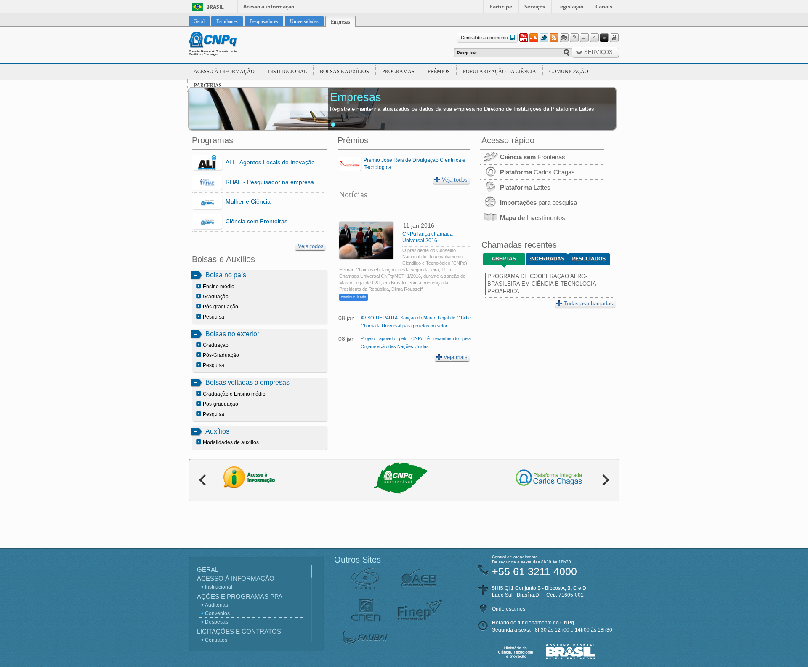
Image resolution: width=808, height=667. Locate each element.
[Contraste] (604, 38)
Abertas (504, 259)
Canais (603, 6)
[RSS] (553, 38)
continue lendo (353, 297)
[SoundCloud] (533, 38)
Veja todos (311, 246)
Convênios (217, 613)
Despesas (216, 622)
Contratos (216, 640)
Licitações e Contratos (239, 631)
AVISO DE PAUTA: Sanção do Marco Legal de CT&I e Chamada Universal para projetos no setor (415, 321)
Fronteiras (532, 157)
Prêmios (439, 72)
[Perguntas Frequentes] (574, 38)
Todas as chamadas (588, 303)
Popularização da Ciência (499, 72)
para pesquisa (538, 202)
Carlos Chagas (537, 172)
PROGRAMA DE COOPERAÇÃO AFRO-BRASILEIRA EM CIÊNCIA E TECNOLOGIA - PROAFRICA (543, 284)
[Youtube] (523, 38)
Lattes (525, 187)
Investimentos (532, 217)
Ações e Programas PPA (239, 596)
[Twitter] (543, 38)
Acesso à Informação (224, 72)
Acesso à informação (268, 6)
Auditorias (216, 605)
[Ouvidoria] (564, 38)
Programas (398, 72)
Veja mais (456, 357)
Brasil (215, 7)
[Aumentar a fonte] (584, 38)
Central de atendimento (484, 37)
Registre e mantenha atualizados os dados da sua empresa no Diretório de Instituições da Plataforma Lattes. (463, 109)
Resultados (589, 259)
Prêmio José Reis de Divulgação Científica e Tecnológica (414, 163)
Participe (500, 6)
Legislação (570, 6)
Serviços (534, 6)
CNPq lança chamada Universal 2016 (427, 237)
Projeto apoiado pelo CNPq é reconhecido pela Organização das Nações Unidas (415, 342)
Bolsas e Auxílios (344, 72)
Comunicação (568, 72)
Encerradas (547, 259)
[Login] (614, 38)
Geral (207, 569)
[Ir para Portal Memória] (223, 45)
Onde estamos (508, 609)
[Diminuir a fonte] (594, 38)
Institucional (287, 72)
